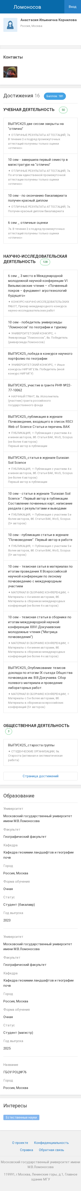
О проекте (20, 1143)
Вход (72, 7)
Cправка (26, 1150)
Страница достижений (40, 776)
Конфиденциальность (51, 1143)
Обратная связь (51, 1150)
